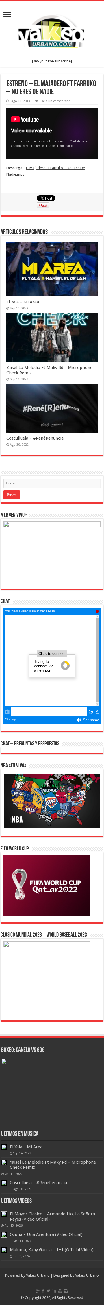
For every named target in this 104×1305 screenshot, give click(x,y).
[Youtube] (60, 1290)
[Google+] (37, 1290)
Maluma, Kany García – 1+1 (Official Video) (52, 1249)
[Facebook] (43, 1290)
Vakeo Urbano (87, 1275)
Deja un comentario (55, 101)
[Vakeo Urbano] (52, 30)
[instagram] (66, 1290)
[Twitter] (48, 1290)
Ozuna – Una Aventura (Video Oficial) (46, 1234)
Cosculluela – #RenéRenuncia (35, 438)
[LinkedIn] (54, 1290)
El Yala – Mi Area (22, 302)
